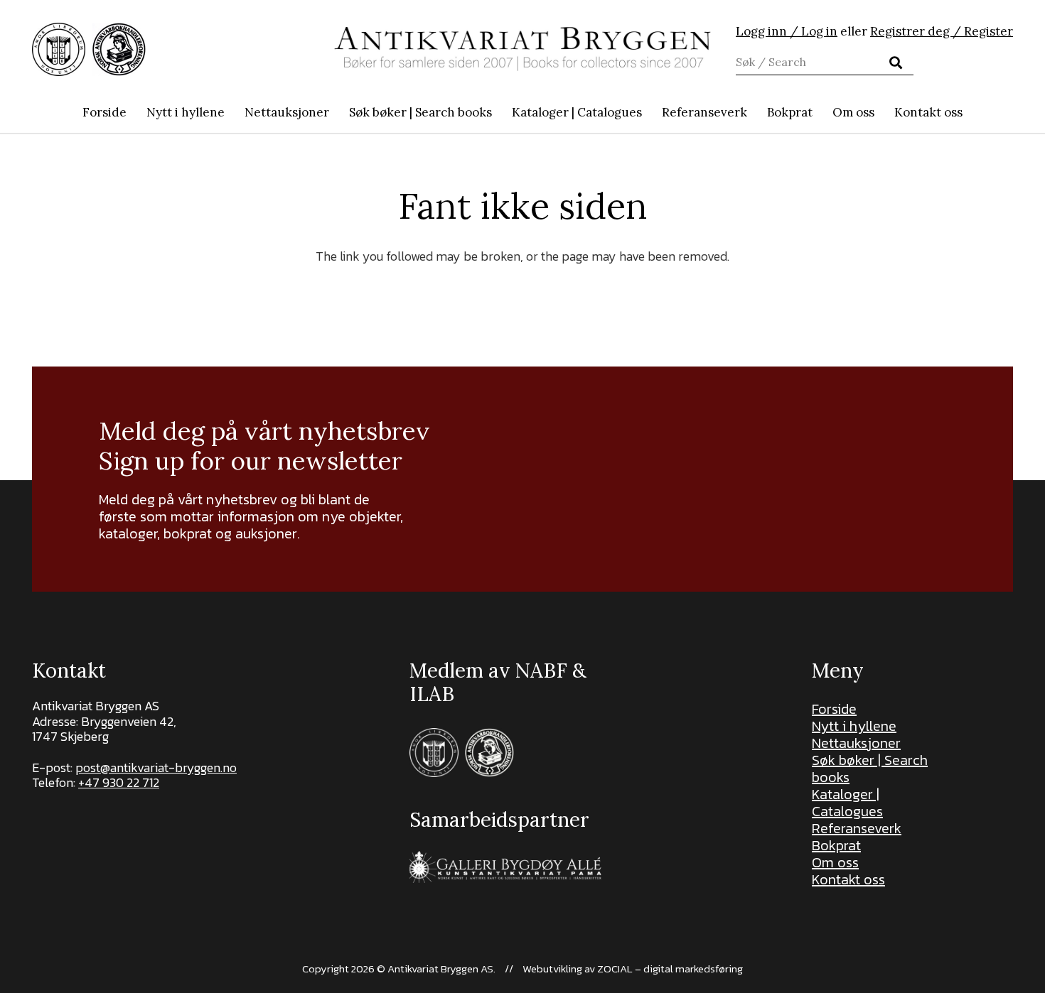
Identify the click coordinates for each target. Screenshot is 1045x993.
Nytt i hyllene (854, 726)
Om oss (835, 862)
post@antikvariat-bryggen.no (156, 767)
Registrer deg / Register (941, 31)
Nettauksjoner (856, 743)
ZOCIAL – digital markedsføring (670, 968)
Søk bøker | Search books (870, 768)
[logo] (523, 49)
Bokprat (836, 845)
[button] (499, 112)
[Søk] (895, 62)
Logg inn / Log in (786, 31)
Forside (834, 709)
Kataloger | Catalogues (847, 802)
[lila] (58, 49)
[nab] (119, 49)
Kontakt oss (848, 879)
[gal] (507, 867)
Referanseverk (856, 828)
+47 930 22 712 (118, 782)
